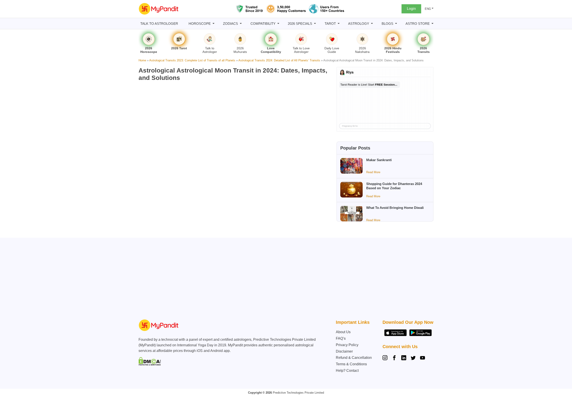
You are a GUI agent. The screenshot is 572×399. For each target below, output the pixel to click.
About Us (343, 332)
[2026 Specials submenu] (315, 24)
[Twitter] (413, 358)
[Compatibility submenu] (278, 24)
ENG (428, 8)
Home (142, 60)
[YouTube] (422, 358)
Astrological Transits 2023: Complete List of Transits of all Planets (192, 60)
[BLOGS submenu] (396, 24)
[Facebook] (394, 358)
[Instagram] (386, 358)
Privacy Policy (347, 345)
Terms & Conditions (351, 364)
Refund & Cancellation (354, 358)
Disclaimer (344, 351)
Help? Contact (347, 370)
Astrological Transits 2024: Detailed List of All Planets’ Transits (279, 60)
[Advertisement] (285, 279)
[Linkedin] (404, 358)
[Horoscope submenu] (213, 24)
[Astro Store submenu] (432, 24)
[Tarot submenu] (339, 24)
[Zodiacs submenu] (241, 24)
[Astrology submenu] (372, 24)
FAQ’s (341, 338)
